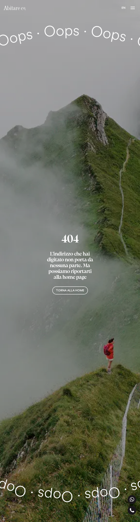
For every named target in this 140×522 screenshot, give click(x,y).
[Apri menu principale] (132, 8)
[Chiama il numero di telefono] (132, 510)
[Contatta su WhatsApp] (132, 499)
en (123, 7)
